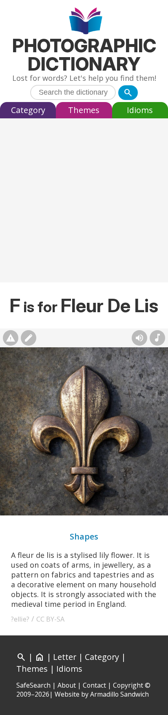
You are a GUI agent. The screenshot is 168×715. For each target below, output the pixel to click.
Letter (64, 656)
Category (28, 109)
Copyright (128, 685)
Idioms (140, 109)
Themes (83, 109)
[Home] (84, 21)
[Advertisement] (84, 202)
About (66, 685)
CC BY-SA (50, 619)
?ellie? (20, 619)
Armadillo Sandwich (119, 694)
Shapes (84, 536)
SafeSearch (33, 685)
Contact (94, 685)
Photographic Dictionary (84, 54)
